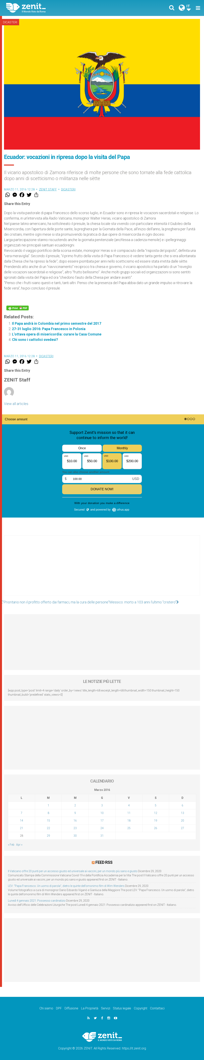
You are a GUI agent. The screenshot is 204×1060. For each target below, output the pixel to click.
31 (102, 835)
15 (48, 820)
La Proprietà (89, 1008)
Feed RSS (103, 862)
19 (155, 820)
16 (75, 820)
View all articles (16, 404)
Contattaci (157, 1008)
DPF (59, 1008)
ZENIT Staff (48, 189)
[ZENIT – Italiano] (57, 8)
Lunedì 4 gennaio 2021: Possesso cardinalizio (37, 900)
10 (102, 813)
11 (128, 813)
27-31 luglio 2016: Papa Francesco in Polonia (48, 329)
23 (75, 828)
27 (182, 828)
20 (182, 820)
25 (128, 828)
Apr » (19, 844)
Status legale (122, 1008)
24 (102, 828)
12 (155, 813)
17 (102, 820)
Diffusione (71, 1008)
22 (48, 828)
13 (182, 813)
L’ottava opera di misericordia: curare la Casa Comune (56, 334)
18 (128, 820)
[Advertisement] (102, 569)
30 (75, 835)
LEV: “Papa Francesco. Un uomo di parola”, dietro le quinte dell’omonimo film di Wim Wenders (66, 885)
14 (21, 820)
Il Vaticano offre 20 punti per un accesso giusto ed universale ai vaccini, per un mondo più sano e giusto (72, 871)
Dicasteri (10, 22)
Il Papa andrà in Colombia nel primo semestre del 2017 (56, 323)
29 (48, 835)
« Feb (11, 844)
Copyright (140, 1008)
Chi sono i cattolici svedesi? (35, 339)
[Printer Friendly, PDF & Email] (17, 308)
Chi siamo (46, 1008)
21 (21, 828)
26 (155, 828)
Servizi (105, 1008)
